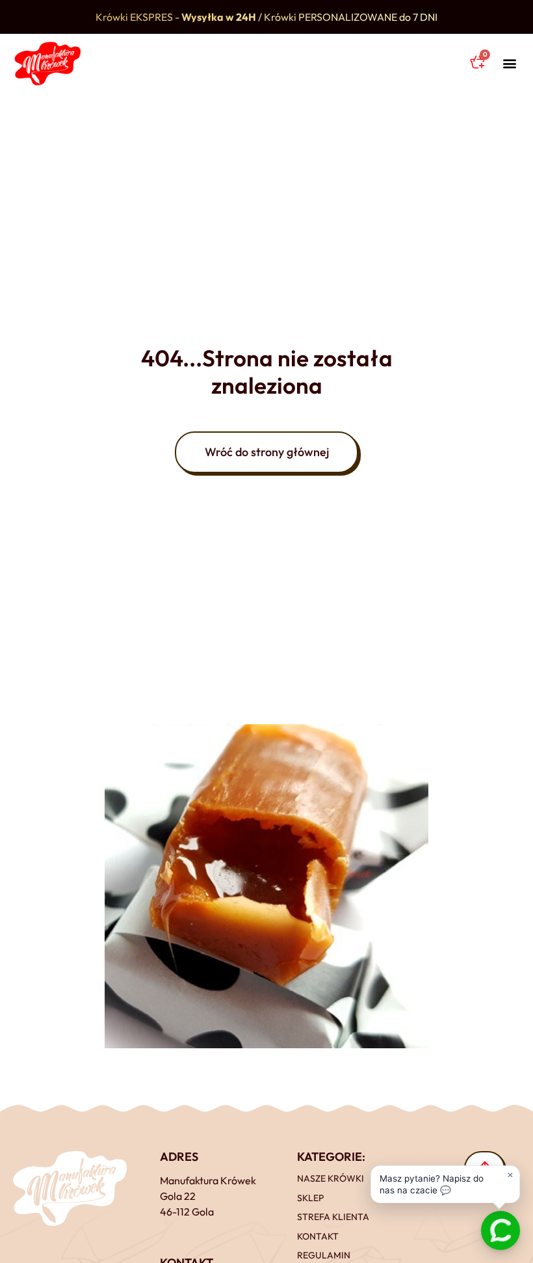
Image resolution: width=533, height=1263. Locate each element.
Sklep (310, 1198)
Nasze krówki (330, 1178)
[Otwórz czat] (500, 1230)
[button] (509, 63)
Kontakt (318, 1236)
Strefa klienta (333, 1217)
